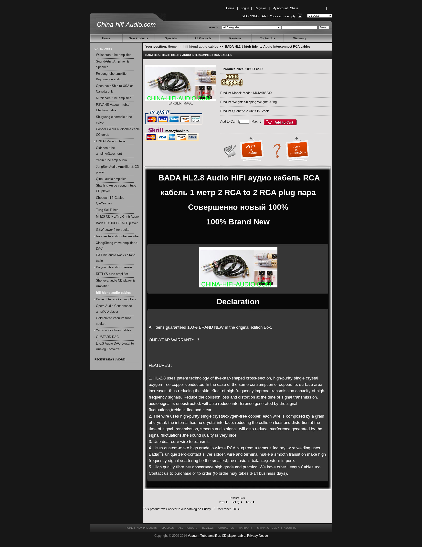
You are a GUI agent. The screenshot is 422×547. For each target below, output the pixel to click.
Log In (245, 8)
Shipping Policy (268, 527)
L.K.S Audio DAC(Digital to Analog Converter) (115, 346)
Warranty (299, 38)
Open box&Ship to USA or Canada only (114, 88)
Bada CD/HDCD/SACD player (117, 223)
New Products (138, 38)
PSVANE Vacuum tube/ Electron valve (112, 107)
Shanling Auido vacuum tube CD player (116, 188)
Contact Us (267, 38)
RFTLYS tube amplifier (112, 274)
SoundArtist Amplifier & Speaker (112, 64)
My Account (280, 8)
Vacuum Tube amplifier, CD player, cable (216, 535)
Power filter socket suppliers (116, 299)
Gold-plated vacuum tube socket (113, 321)
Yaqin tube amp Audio (111, 160)
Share (294, 8)
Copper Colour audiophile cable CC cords (118, 132)
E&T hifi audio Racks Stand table (115, 258)
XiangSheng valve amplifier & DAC (117, 245)
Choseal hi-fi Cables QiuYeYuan (110, 200)
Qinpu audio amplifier (111, 179)
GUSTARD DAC (107, 337)
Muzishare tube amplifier (113, 98)
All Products (202, 38)
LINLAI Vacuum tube (110, 141)
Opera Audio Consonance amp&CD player (114, 308)
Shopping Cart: (255, 16)
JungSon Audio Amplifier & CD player (117, 169)
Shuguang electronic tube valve (114, 119)
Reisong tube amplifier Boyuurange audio (111, 76)
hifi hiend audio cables (200, 46)
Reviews (235, 38)
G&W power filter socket (113, 229)
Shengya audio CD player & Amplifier (115, 283)
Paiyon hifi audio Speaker (114, 267)
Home (230, 8)
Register (260, 8)
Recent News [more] (110, 359)
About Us (290, 527)
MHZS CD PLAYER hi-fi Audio (117, 216)
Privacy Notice (257, 535)
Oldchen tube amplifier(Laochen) (109, 150)
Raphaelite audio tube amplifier (117, 236)
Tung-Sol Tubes (107, 210)
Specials (171, 38)
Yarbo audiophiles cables (113, 330)
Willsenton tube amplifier (113, 55)
